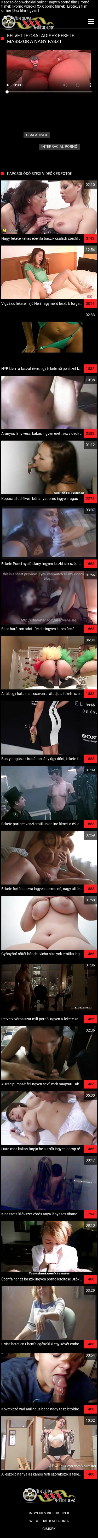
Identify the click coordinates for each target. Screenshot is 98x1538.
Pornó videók (24, 6)
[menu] (91, 21)
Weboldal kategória (49, 1521)
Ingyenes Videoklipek (49, 1513)
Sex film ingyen (25, 10)
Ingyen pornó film (63, 2)
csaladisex (36, 135)
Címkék (49, 1529)
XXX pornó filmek (51, 6)
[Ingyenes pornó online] (27, 21)
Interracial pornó (59, 146)
